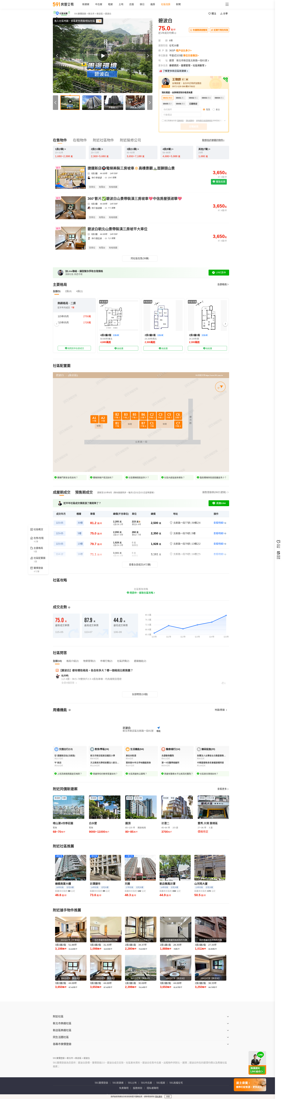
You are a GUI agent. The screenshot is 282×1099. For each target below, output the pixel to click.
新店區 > (101, 13)
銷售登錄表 (214, 492)
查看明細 (218, 523)
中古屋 (98, 4)
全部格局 (222, 284)
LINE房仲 (221, 272)
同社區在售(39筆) (140, 258)
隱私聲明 (158, 1097)
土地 (121, 4)
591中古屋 (146, 1083)
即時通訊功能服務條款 (204, 121)
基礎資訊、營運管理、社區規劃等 (186, 65)
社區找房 (165, 4)
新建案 (85, 4)
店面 (131, 4)
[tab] (61, 492)
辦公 (142, 4)
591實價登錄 (101, 1083)
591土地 (132, 1083)
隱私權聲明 (190, 121)
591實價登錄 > (81, 13)
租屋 (110, 4)
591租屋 (160, 1083)
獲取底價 (220, 181)
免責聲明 (124, 1088)
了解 (99, 21)
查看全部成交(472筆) (140, 564)
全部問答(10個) (140, 694)
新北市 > (92, 13)
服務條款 (180, 121)
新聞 (178, 4)
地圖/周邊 (220, 710)
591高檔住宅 (176, 1083)
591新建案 (118, 1083)
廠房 (152, 4)
